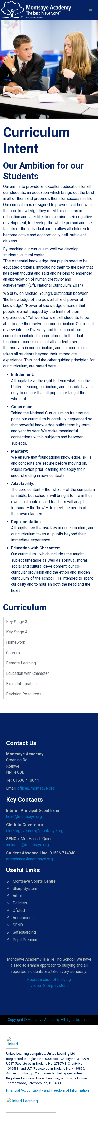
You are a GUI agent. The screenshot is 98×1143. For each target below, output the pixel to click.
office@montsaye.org (36, 788)
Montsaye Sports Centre (34, 881)
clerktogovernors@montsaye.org (34, 830)
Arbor (17, 895)
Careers (13, 652)
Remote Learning (21, 663)
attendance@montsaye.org (29, 859)
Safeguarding (24, 932)
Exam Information (21, 683)
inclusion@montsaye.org (27, 844)
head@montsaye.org (24, 816)
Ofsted (19, 910)
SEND (18, 925)
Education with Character (27, 673)
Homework (15, 642)
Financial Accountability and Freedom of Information (47, 1090)
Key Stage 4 (16, 632)
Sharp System (25, 888)
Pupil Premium (25, 939)
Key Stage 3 (16, 621)
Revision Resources (23, 694)
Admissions (23, 917)
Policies (20, 903)
